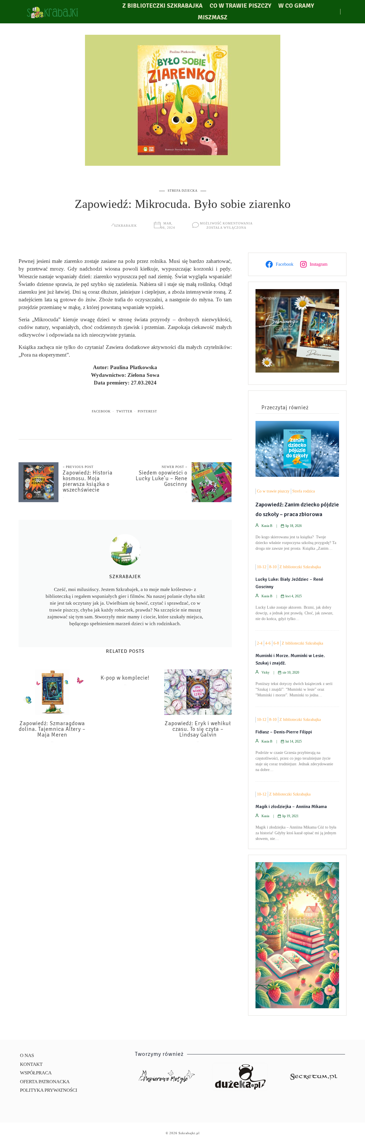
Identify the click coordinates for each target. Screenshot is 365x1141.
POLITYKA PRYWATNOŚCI (48, 1090)
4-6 (268, 643)
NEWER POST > (174, 467)
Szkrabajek (125, 225)
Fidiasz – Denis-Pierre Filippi (284, 732)
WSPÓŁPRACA (36, 1072)
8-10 (273, 567)
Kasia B (266, 526)
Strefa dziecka (183, 190)
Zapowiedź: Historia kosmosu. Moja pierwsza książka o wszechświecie (88, 481)
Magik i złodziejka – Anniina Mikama (291, 806)
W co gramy (296, 5)
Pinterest (147, 411)
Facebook (101, 411)
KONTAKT (31, 1064)
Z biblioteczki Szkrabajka (162, 5)
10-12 (261, 567)
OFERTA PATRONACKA (45, 1081)
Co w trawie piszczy (240, 5)
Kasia (265, 816)
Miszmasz (212, 17)
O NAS (27, 1055)
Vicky (265, 672)
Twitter (124, 411)
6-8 (276, 643)
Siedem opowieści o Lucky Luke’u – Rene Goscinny (161, 478)
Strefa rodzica (303, 491)
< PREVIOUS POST (78, 467)
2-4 (259, 643)
